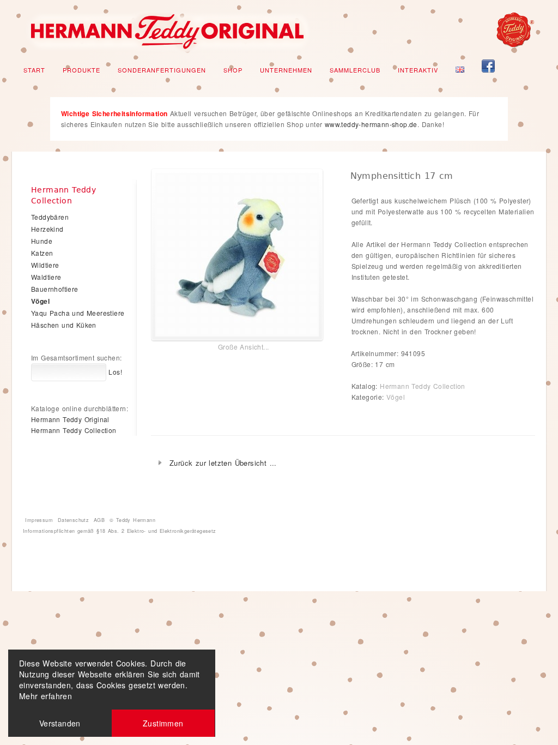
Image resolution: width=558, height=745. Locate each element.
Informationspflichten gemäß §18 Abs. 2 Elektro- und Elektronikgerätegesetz (119, 530)
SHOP (232, 69)
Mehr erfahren (45, 695)
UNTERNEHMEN (286, 69)
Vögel (395, 396)
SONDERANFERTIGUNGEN (162, 69)
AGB (99, 520)
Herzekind (47, 228)
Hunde (41, 240)
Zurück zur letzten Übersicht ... (223, 463)
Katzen (42, 252)
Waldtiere (46, 276)
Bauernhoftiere (54, 288)
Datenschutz (73, 520)
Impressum (39, 520)
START (34, 69)
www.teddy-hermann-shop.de (371, 124)
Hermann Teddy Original (70, 419)
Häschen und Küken (63, 324)
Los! (114, 371)
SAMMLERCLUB (355, 69)
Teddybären (50, 216)
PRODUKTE (81, 69)
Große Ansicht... (243, 346)
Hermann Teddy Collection (422, 385)
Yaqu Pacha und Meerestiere (77, 312)
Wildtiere (45, 264)
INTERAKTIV (418, 69)
